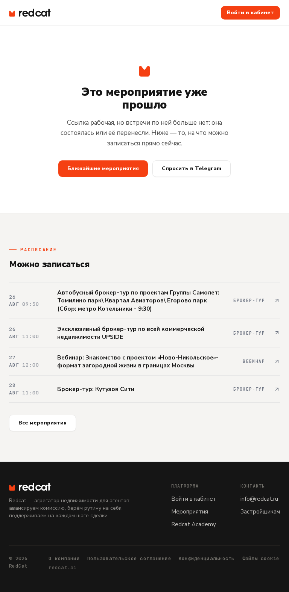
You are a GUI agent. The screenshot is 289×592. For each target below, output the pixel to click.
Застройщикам (260, 511)
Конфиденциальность (207, 558)
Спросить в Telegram (191, 168)
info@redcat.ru (259, 499)
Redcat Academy (193, 524)
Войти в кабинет (250, 12)
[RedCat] (81, 487)
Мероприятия (189, 511)
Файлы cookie (261, 558)
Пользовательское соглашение (129, 558)
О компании (64, 558)
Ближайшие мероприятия (103, 168)
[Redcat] (30, 13)
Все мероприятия (42, 422)
